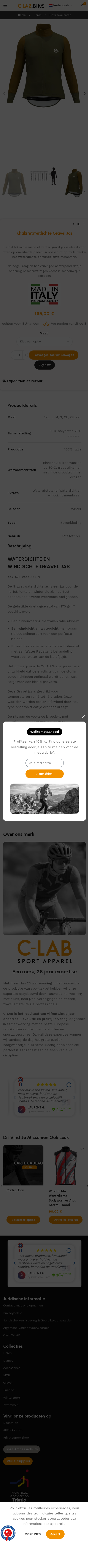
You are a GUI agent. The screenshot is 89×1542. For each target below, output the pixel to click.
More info (33, 1534)
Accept (55, 1534)
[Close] (83, 716)
